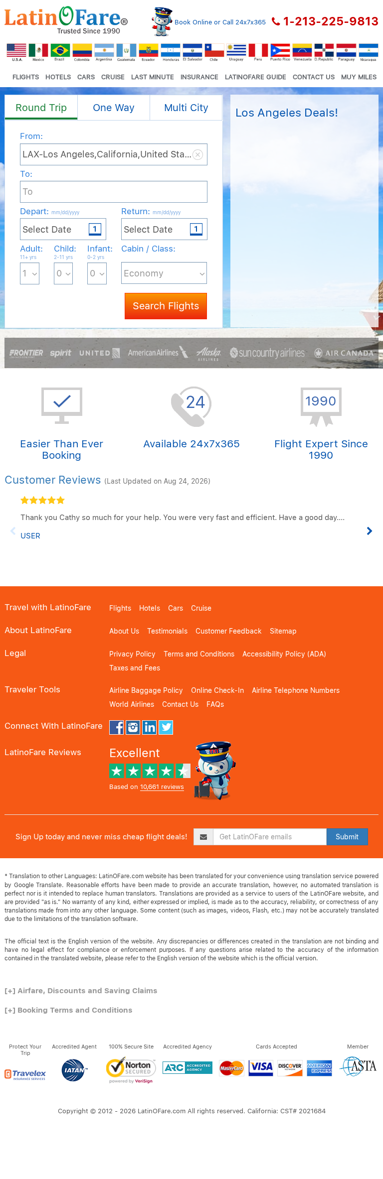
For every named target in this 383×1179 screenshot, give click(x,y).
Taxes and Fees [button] (134, 668)
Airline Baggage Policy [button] (146, 690)
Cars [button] (86, 77)
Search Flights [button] (166, 306)
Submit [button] (347, 837)
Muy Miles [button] (359, 77)
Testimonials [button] (167, 631)
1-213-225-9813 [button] (331, 21)
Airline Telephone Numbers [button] (296, 690)
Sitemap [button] (283, 631)
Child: (63, 252)
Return (151, 211)
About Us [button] (124, 631)
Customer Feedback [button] (228, 631)
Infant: (97, 252)
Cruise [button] (113, 77)
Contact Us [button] (314, 77)
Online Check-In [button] (217, 690)
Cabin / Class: (148, 249)
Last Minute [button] (152, 77)
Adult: (29, 252)
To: (26, 174)
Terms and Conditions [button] (199, 654)
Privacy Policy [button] (132, 654)
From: (31, 136)
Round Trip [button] (41, 108)
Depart (49, 211)
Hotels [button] (58, 77)
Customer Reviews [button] (52, 479)
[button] (66, 19)
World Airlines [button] (131, 704)
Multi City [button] (186, 108)
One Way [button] (114, 108)
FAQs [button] (215, 704)
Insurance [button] (199, 77)
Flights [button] (25, 77)
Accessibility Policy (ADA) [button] (284, 654)
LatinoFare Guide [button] (255, 77)
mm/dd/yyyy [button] (65, 212)
